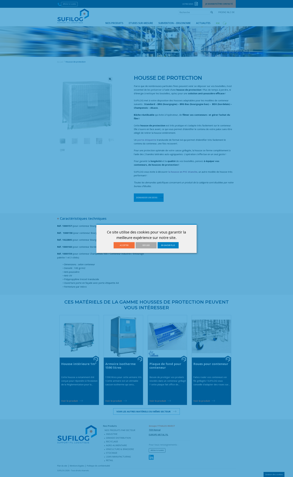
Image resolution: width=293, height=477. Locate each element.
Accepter (124, 245)
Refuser (146, 245)
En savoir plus (168, 245)
